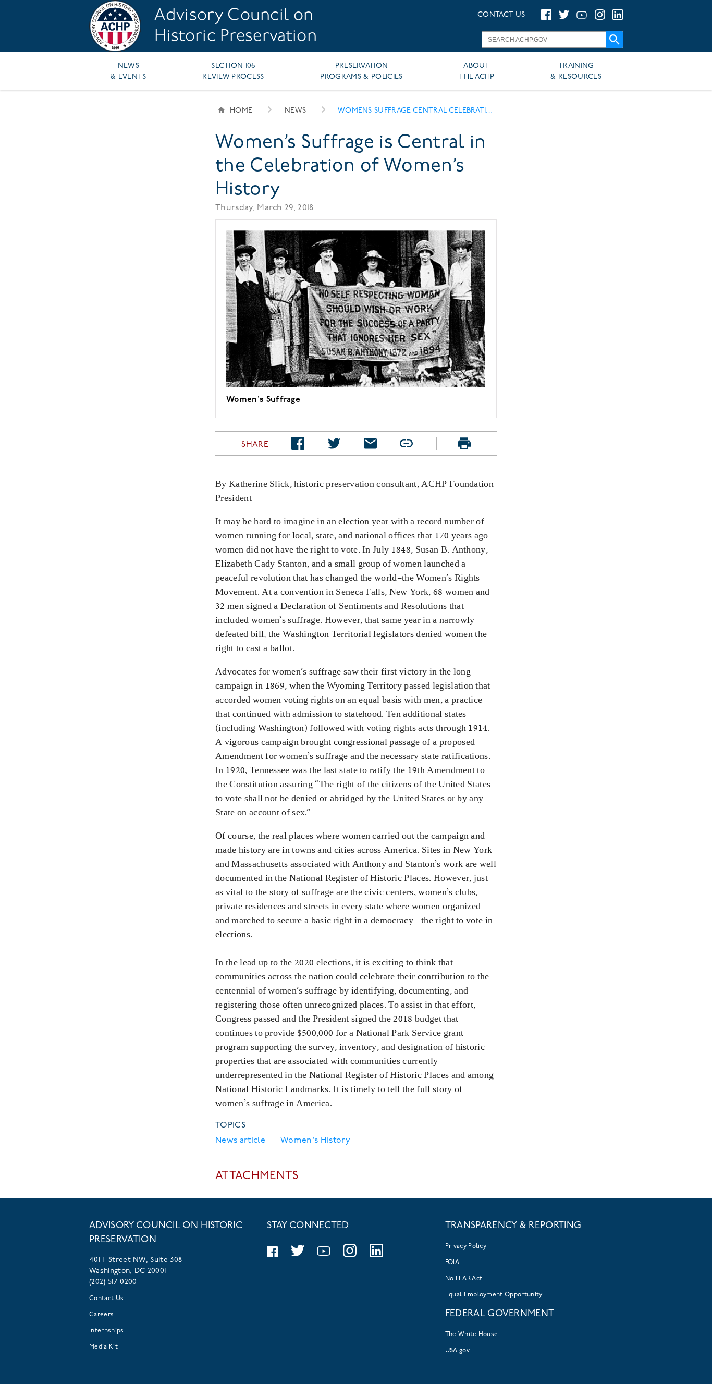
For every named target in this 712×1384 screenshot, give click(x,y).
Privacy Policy (465, 1246)
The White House (471, 1334)
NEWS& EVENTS (128, 71)
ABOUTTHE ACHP (477, 71)
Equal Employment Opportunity (494, 1295)
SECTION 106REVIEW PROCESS (233, 71)
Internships (106, 1331)
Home (241, 111)
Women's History (315, 1140)
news (295, 111)
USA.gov (457, 1351)
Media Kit (103, 1347)
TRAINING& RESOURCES (575, 71)
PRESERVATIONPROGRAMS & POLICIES (361, 71)
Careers (101, 1315)
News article (240, 1140)
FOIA (452, 1262)
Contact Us (106, 1298)
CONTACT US (501, 15)
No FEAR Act (464, 1279)
